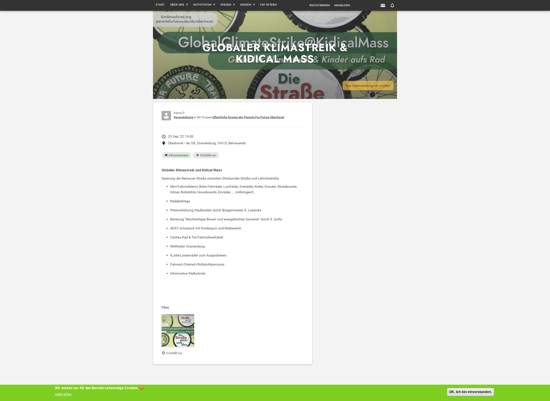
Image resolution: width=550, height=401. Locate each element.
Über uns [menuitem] (176, 5)
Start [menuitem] (160, 4)
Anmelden (342, 5)
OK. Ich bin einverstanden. (470, 392)
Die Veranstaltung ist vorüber (368, 86)
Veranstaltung (183, 117)
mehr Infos (63, 394)
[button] (392, 5)
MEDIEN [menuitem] (244, 5)
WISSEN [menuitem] (224, 5)
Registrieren (320, 5)
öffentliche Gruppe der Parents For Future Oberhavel (248, 117)
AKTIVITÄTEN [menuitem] (201, 5)
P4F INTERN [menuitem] (268, 4)
